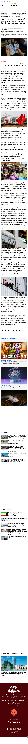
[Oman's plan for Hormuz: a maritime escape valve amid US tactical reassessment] (4, 460)
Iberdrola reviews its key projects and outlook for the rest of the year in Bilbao (17, 455)
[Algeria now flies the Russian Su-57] (4, 519)
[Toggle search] (26, 5)
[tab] (6, 679)
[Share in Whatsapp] (25, 66)
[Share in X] (14, 66)
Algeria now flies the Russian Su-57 (17, 518)
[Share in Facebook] (11, 66)
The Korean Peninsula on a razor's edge (17, 537)
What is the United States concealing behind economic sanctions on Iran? (15, 514)
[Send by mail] (5, 66)
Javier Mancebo (4, 61)
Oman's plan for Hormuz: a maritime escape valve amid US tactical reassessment (16, 460)
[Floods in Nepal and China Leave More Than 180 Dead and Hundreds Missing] (4, 442)
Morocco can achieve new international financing (12, 32)
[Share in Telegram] (19, 66)
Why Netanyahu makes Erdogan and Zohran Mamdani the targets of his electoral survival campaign (17, 437)
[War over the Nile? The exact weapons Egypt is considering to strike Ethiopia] (4, 525)
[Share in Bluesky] (17, 66)
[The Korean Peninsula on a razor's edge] (4, 537)
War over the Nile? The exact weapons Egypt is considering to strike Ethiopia (16, 525)
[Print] (8, 66)
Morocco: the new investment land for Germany (12, 28)
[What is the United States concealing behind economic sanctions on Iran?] (4, 514)
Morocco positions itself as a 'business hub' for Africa (14, 35)
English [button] (25, 1)
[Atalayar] (14, 5)
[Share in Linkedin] (22, 66)
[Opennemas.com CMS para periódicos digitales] (14, 730)
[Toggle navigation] (2, 5)
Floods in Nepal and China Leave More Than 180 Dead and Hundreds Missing (17, 442)
